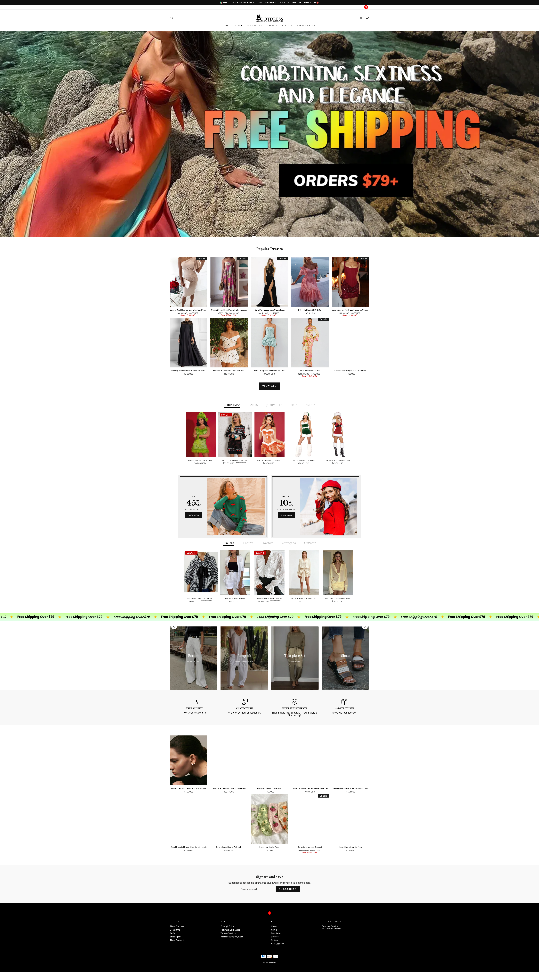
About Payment (177, 940)
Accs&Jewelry (306, 26)
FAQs (172, 933)
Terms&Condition (228, 933)
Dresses (272, 26)
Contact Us (175, 930)
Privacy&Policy (227, 926)
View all (269, 386)
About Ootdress (177, 926)
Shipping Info (175, 937)
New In (239, 26)
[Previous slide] (174, 626)
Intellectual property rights (232, 937)
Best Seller (254, 26)
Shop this (269, 135)
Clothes (287, 26)
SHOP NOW (193, 515)
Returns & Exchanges (230, 930)
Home (227, 26)
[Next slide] (365, 626)
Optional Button (269, 474)
